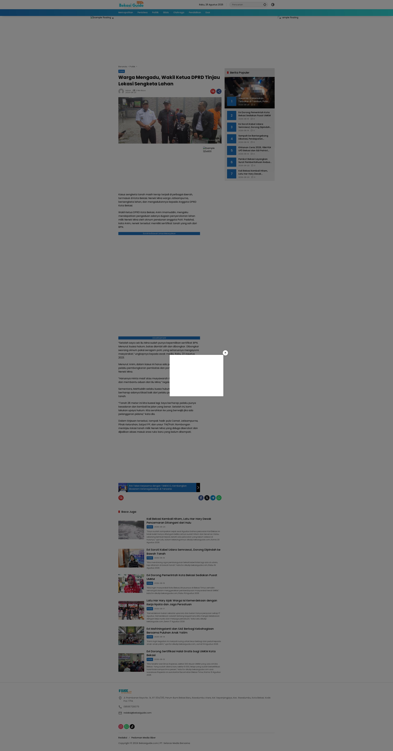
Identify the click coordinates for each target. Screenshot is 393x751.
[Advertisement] (196, 375)
